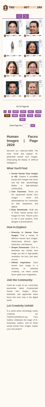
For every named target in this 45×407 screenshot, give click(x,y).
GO (32, 125)
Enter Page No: (16, 125)
